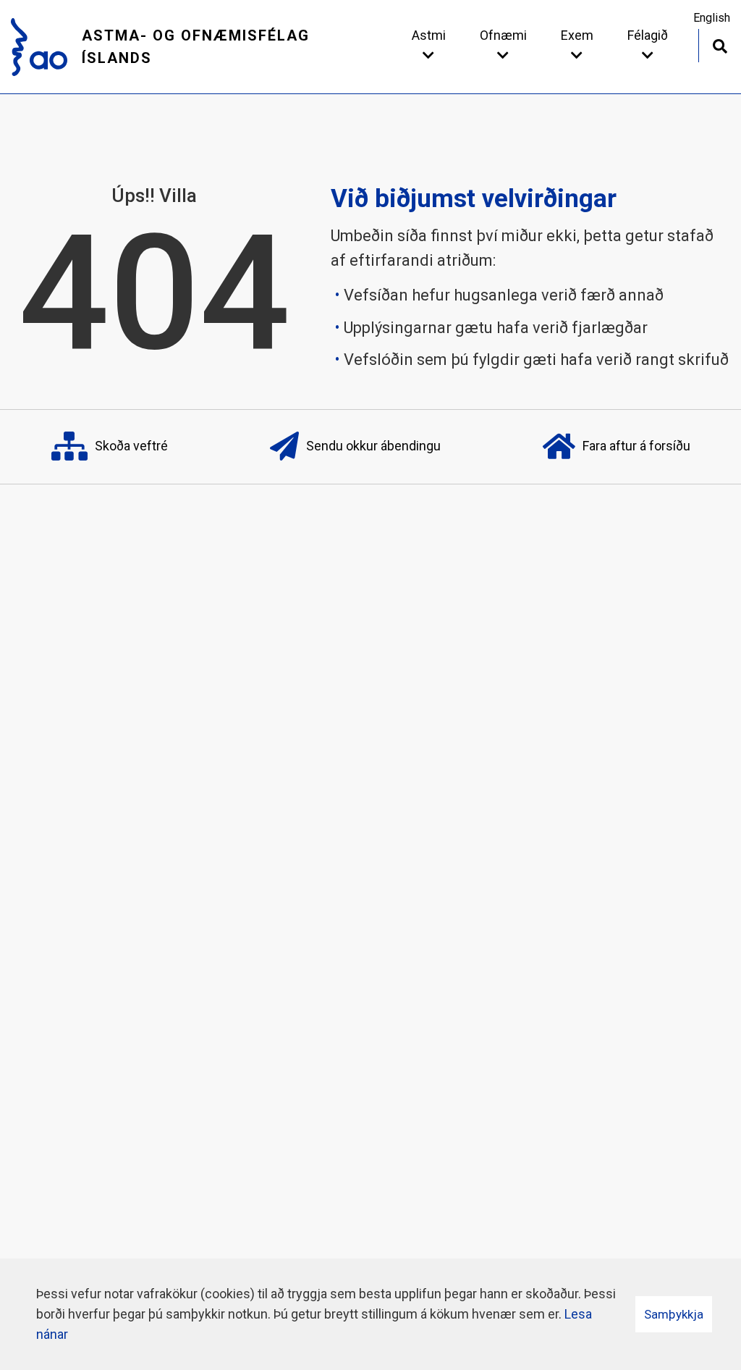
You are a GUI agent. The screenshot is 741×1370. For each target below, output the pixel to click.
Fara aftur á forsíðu (636, 445)
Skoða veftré (131, 445)
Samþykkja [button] (673, 1314)
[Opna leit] (719, 44)
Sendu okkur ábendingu (373, 445)
